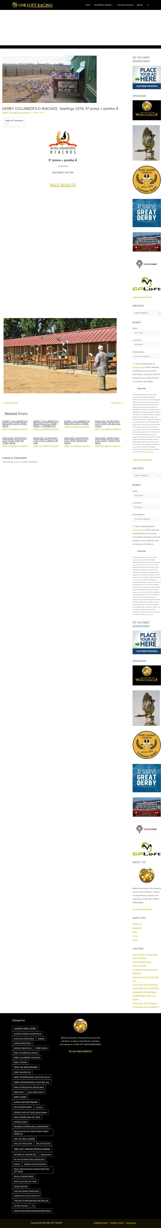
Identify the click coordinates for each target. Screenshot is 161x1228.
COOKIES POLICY (101, 1223)
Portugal (17, 1164)
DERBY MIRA (19, 1092)
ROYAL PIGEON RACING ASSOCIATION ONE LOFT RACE (31, 1170)
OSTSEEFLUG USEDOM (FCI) (25, 1154)
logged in (17, 462)
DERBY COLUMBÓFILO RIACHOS (16, 112)
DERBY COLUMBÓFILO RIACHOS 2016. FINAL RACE (15, 423)
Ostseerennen (46, 1154)
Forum (135, 940)
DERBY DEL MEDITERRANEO (26, 1067)
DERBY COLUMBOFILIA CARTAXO (26, 1053)
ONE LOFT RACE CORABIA (24, 1139)
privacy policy (138, 367)
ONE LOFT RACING (43, 1143)
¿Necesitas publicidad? (142, 297)
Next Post (116, 403)
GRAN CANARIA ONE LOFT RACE (27, 1117)
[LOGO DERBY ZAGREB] (147, 179)
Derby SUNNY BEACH (36, 1092)
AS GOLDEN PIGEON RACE (24, 1038)
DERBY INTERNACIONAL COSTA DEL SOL (31, 1082)
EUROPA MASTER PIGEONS (26, 1102)
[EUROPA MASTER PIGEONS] (147, 242)
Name (135, 328)
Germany (39, 1107)
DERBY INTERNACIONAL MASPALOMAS (29, 1087)
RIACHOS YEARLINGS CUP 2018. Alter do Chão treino (14, 440)
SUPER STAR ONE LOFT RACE (25, 1181)
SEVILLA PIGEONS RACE (24, 1176)
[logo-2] (147, 264)
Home (135, 936)
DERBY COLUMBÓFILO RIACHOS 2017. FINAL (77, 422)
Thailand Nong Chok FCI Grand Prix (27, 1195)
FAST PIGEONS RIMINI (23, 1107)
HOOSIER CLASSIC (20, 1122)
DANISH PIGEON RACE (23, 1048)
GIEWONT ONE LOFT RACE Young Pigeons (30, 1112)
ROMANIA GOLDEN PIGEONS (35, 1164)
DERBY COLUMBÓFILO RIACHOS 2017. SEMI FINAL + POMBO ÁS (46, 423)
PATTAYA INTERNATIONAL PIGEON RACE (29, 1159)
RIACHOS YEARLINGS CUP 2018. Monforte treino (76, 440)
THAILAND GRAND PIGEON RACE (26, 1191)
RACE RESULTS (62, 185)
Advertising (131, 1223)
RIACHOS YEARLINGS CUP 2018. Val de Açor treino (108, 423)
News (135, 932)
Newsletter (137, 928)
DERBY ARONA (41, 1048)
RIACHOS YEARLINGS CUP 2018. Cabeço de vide (45, 440)
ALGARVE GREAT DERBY (25, 1028)
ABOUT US (137, 924)
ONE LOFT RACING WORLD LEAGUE (32, 1149)
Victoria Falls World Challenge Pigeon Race (32, 1211)
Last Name (137, 340)
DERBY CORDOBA (20, 1062)
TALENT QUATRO (21, 1186)
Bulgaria (41, 1038)
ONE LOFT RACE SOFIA (23, 1143)
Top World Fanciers (21, 1206)
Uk (33, 1206)
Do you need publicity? (142, 909)
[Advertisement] (80, 27)
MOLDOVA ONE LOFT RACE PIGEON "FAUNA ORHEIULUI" (31, 1132)
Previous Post (10, 403)
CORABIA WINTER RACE (22, 1043)
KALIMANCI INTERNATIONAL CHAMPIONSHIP (31, 1126)
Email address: (139, 352)
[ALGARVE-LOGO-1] (147, 213)
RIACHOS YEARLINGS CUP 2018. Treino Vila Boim (107, 440)
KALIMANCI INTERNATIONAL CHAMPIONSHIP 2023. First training (145, 995)
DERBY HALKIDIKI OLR (22, 1072)
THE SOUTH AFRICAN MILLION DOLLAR (31, 1200)
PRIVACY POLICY (117, 1223)
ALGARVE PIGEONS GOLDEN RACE (27, 1034)
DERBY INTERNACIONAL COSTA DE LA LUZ (32, 1077)
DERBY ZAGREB (20, 1097)
